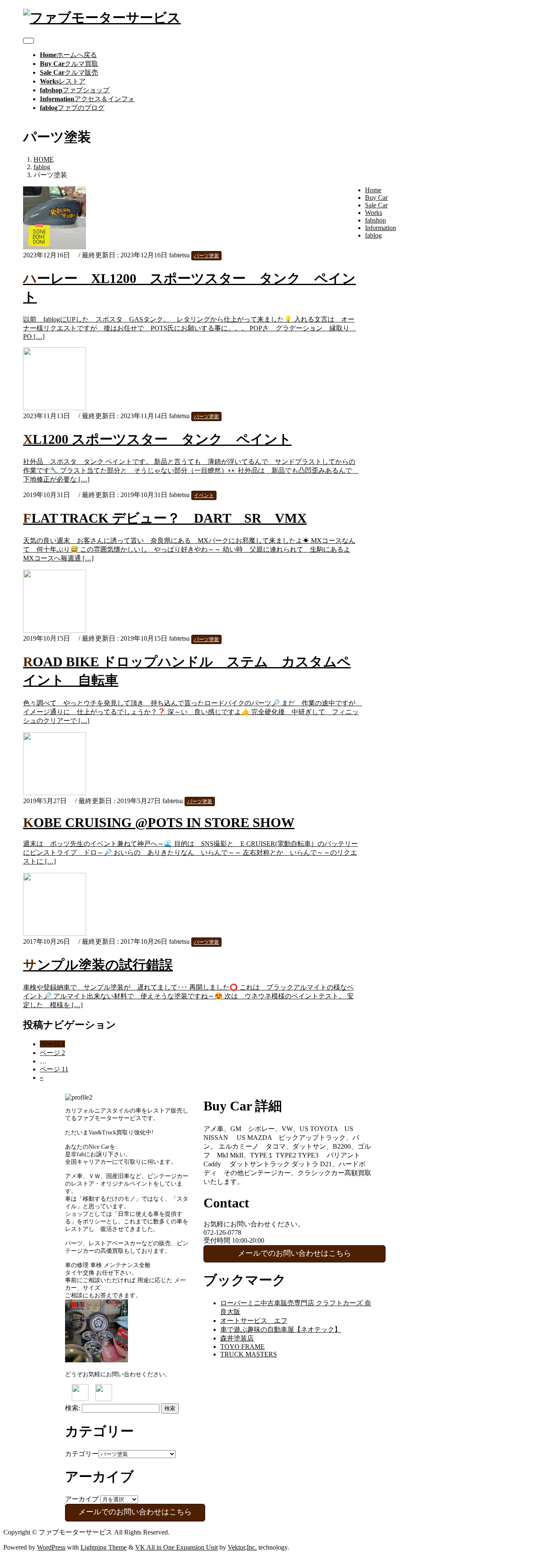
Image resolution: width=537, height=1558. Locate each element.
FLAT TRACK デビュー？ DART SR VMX (165, 518)
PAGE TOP (517, 1502)
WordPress (51, 1547)
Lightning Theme (104, 1547)
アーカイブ (82, 1499)
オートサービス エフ (253, 1320)
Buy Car (376, 197)
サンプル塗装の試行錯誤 (98, 964)
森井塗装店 (237, 1338)
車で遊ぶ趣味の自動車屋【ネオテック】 (280, 1329)
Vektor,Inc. (242, 1547)
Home (373, 190)
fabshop (375, 220)
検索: (72, 1407)
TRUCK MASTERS (248, 1354)
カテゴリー (82, 1453)
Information (380, 227)
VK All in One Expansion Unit (176, 1547)
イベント (204, 495)
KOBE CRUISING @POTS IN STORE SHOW (159, 822)
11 (54, 1069)
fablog (373, 235)
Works (373, 212)
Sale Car (376, 205)
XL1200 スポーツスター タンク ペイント (157, 439)
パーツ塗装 (206, 256)
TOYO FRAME (242, 1346)
